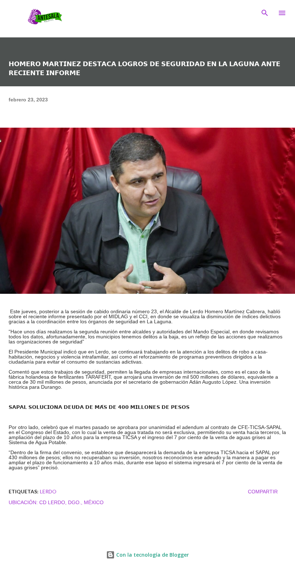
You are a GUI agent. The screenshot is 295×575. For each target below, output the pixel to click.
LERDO (48, 491)
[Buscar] (264, 13)
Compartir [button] (263, 491)
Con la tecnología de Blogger (152, 554)
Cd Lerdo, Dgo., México (71, 502)
